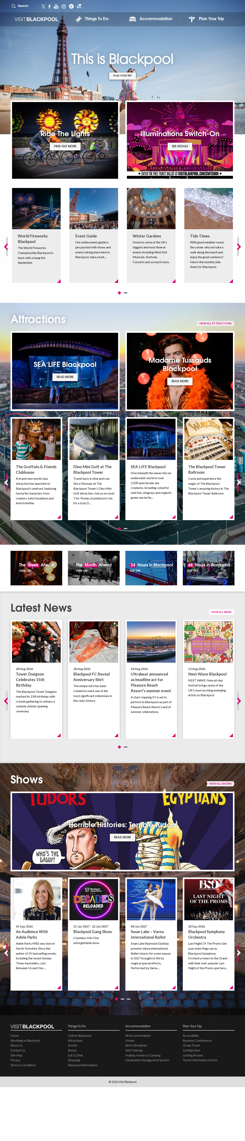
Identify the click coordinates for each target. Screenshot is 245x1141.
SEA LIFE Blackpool (148, 466)
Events (72, 1045)
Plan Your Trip (211, 19)
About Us (17, 1045)
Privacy (15, 1060)
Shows (72, 1050)
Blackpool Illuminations (83, 1065)
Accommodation (156, 19)
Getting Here (191, 1050)
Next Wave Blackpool (207, 673)
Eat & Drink (75, 1055)
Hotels (129, 1040)
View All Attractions (215, 323)
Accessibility (191, 1035)
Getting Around (193, 1055)
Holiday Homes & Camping (142, 1055)
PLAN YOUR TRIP (122, 76)
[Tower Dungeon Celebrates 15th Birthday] (36, 642)
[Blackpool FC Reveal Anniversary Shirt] (93, 642)
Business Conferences (197, 1040)
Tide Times (200, 235)
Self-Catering (133, 1050)
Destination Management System (147, 1060)
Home (15, 1035)
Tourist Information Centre (200, 1060)
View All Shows (220, 783)
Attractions (75, 1040)
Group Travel (191, 1045)
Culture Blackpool (79, 1035)
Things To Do (96, 19)
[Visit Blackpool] (36, 19)
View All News (221, 612)
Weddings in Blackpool (25, 1040)
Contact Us (18, 1050)
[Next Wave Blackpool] (208, 642)
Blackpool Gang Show (92, 931)
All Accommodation (138, 1035)
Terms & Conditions (23, 1065)
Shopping (74, 1060)
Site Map (16, 1055)
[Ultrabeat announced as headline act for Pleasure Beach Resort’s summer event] (151, 642)
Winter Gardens (147, 235)
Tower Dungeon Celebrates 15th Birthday (30, 679)
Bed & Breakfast (136, 1045)
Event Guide (86, 235)
